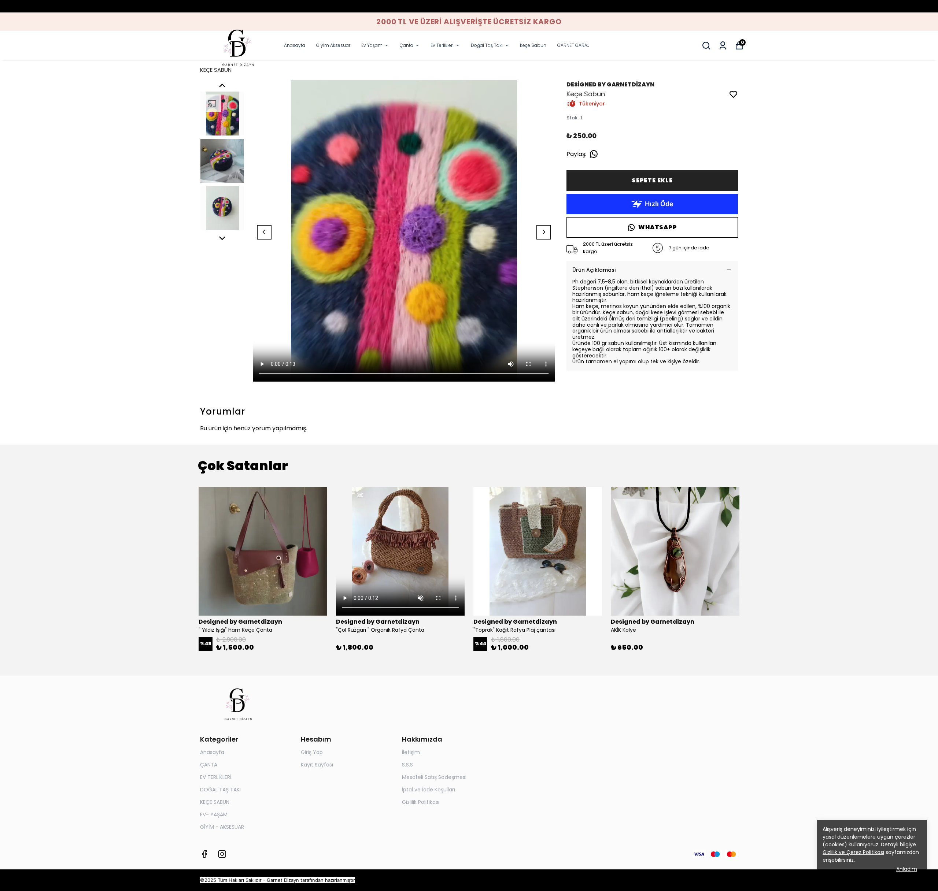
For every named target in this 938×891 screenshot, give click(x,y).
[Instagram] (222, 854)
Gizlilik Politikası (420, 802)
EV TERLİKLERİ (215, 777)
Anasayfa (294, 45)
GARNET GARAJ (573, 45)
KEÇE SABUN (216, 70)
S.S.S (407, 764)
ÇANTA (208, 764)
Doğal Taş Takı (487, 45)
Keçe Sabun (533, 45)
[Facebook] (204, 854)
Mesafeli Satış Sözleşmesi (434, 777)
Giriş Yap (312, 752)
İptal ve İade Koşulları (428, 789)
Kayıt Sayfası (317, 764)
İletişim (411, 752)
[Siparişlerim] (722, 45)
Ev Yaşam (372, 45)
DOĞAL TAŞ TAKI (220, 789)
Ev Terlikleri (442, 45)
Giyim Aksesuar (333, 45)
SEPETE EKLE (652, 180)
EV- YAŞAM (214, 814)
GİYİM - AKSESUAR (222, 827)
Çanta (406, 45)
